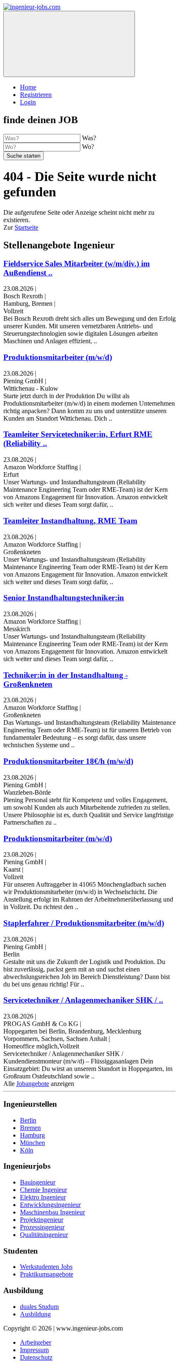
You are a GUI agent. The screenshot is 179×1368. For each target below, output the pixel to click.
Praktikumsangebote (46, 1274)
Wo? (88, 146)
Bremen (30, 1127)
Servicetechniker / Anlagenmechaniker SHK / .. (83, 1000)
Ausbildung (35, 1314)
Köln (26, 1150)
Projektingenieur (41, 1219)
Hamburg (32, 1135)
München (32, 1142)
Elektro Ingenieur (43, 1197)
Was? (89, 137)
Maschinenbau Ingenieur (52, 1212)
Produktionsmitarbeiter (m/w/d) (57, 357)
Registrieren (36, 94)
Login (28, 102)
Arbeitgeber (35, 1342)
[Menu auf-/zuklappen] (69, 44)
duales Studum (39, 1306)
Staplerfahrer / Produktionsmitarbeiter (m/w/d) (83, 923)
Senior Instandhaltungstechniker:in (63, 597)
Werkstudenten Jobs (46, 1266)
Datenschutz (36, 1357)
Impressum (34, 1349)
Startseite (26, 227)
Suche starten (23, 156)
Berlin (28, 1120)
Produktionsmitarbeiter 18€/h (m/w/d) (68, 761)
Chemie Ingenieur (43, 1189)
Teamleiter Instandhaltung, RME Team (70, 520)
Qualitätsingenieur (44, 1234)
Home (28, 87)
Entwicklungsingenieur (50, 1204)
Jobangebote (32, 1083)
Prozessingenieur (42, 1227)
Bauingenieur (37, 1182)
